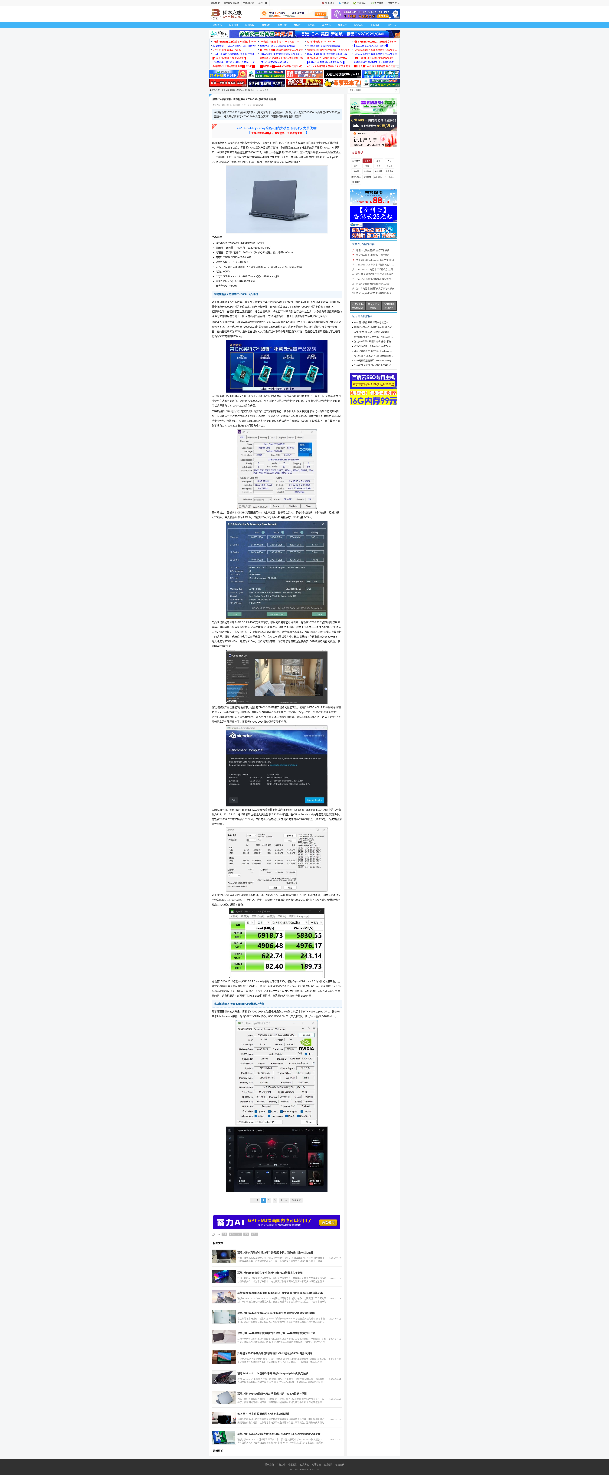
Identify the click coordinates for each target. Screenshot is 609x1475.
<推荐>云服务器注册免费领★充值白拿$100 (234, 41)
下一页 (283, 1200)
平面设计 (374, 25)
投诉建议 (328, 1464)
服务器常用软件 (231, 3)
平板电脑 (378, 171)
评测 (246, 1234)
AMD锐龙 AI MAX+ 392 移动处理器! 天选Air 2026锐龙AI (382, 332)
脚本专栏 (266, 25)
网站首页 (217, 25)
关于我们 (269, 1464)
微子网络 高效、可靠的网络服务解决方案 (327, 58)
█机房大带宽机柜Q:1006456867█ (371, 45)
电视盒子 (389, 171)
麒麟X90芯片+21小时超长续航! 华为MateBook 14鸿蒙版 (381, 327)
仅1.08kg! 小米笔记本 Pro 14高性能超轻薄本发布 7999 (380, 356)
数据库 (297, 25)
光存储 (356, 171)
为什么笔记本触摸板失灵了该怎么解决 (375, 288)
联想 (224, 1234)
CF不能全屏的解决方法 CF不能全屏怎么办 (377, 274)
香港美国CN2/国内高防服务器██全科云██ (234, 66)
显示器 (389, 166)
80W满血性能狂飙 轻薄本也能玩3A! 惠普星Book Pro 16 (381, 322)
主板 (378, 161)
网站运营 (358, 25)
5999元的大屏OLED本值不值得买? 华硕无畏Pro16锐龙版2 (382, 365)
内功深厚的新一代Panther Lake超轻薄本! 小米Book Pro (380, 346)
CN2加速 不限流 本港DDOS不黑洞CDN (279, 41)
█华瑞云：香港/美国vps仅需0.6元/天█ (325, 62)
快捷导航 (392, 3)
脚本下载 (282, 25)
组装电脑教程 (356, 177)
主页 (223, 90)
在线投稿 (339, 1464)
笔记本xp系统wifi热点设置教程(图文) (374, 293)
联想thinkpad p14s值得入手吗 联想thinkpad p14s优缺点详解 (272, 1373)
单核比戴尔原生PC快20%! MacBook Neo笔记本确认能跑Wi (382, 351)
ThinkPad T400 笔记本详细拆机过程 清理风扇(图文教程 (383, 265)
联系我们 (292, 1464)
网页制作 (233, 25)
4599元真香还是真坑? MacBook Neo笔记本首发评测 (379, 360)
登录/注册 (330, 3)
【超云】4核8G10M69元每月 (274, 62)
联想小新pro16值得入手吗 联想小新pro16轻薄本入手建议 (270, 1272)
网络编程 (249, 25)
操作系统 (342, 25)
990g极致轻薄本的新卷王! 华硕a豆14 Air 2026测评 (378, 337)
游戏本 (254, 1234)
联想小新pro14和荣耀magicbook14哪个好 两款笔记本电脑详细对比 (276, 1313)
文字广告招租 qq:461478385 (321, 41)
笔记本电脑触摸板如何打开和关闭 (373, 250)
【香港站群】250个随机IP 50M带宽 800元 (281, 54)
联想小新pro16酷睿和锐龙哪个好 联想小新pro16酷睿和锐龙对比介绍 (276, 1333)
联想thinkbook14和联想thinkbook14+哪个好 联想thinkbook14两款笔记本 (280, 1293)
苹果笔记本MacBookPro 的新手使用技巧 (375, 260)
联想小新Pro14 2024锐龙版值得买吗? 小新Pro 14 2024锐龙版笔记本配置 (279, 1434)
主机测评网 (248, 3)
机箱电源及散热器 (378, 177)
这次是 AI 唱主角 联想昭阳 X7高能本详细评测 (263, 1413)
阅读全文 (296, 1200)
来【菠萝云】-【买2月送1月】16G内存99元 (234, 45)
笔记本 (240, 90)
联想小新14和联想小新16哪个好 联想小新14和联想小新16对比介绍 (275, 1252)
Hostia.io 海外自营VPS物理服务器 (323, 45)
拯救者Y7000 (235, 1234)
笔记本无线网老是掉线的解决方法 (373, 284)
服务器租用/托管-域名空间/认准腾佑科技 (374, 62)
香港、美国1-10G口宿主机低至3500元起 (327, 54)
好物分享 (356, 161)
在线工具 (262, 3)
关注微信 (378, 3)
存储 (367, 166)
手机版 (345, 3)
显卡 (378, 166)
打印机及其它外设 (389, 177)
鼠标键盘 (367, 171)
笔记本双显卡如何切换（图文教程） (374, 255)
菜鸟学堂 (215, 3)
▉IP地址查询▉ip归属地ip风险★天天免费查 (281, 50)
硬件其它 (356, 182)
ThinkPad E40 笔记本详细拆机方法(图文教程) (378, 269)
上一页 (255, 1200)
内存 (389, 161)
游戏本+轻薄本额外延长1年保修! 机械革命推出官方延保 (381, 341)
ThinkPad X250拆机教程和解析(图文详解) (376, 279)
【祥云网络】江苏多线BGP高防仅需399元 (375, 58)
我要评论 (259, 105)
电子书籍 (326, 25)
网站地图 (316, 1464)
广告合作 (281, 1464)
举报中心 (361, 3)
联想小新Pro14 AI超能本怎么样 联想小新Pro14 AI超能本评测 (272, 1393)
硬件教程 (231, 90)
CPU (356, 166)
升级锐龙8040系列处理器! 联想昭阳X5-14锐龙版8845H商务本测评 (274, 1353)
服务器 (311, 25)
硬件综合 (367, 177)
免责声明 (304, 1464)
